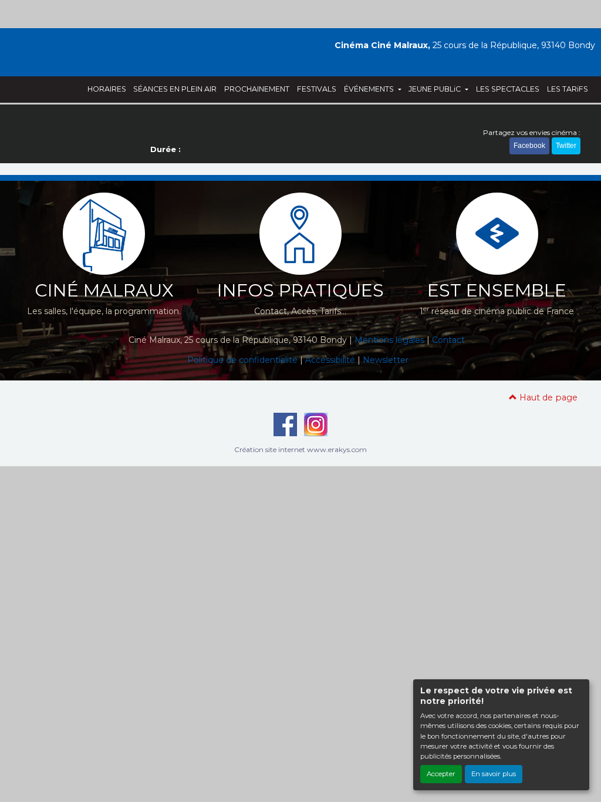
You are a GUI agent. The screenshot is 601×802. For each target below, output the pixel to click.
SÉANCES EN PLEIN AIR (175, 89)
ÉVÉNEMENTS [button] (370, 89)
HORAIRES (106, 89)
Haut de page (547, 397)
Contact (448, 340)
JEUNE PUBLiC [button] (435, 89)
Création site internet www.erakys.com (300, 449)
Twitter (566, 145)
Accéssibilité (330, 360)
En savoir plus (493, 774)
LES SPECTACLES (507, 89)
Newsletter (385, 360)
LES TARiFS (567, 89)
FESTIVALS (316, 89)
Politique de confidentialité (242, 360)
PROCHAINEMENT (256, 89)
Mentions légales (389, 340)
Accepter (441, 774)
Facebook (529, 145)
